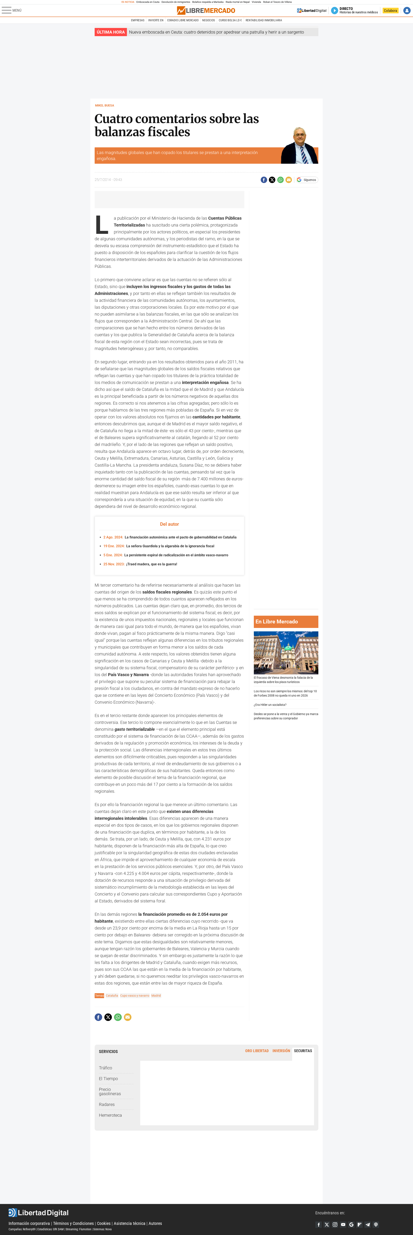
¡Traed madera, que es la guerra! (140, 564)
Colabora (390, 10)
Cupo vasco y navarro (134, 995)
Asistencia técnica (129, 1223)
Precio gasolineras (110, 1091)
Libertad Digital (162, 1212)
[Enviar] (280, 180)
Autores (155, 1223)
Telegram (367, 1224)
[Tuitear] (272, 180)
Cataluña (112, 995)
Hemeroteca (110, 1115)
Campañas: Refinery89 (22, 1229)
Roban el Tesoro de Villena (277, 2)
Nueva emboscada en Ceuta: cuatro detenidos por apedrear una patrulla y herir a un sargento (216, 32)
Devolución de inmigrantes (176, 2)
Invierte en (155, 20)
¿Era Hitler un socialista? (270, 705)
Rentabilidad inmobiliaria (264, 20)
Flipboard (359, 1224)
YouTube (343, 1224)
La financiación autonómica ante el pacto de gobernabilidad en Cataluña (170, 537)
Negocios (208, 20)
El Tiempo (108, 1078)
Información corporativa (29, 1223)
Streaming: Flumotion (78, 1229)
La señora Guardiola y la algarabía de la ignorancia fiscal (158, 546)
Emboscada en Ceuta (147, 2)
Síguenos (310, 179)
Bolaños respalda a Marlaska (207, 2)
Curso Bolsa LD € (230, 20)
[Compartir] (264, 180)
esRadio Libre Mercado (183, 20)
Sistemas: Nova (102, 1229)
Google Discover (351, 1224)
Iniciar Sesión (407, 10)
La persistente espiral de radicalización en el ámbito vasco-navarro (165, 555)
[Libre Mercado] (206, 10)
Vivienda (256, 2)
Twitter (327, 1224)
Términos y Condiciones (73, 1223)
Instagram (335, 1224)
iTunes (376, 1224)
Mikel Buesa (104, 105)
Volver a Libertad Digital (311, 10)
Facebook (318, 1224)
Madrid (156, 995)
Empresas (137, 20)
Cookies (104, 1223)
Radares (107, 1104)
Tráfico (105, 1067)
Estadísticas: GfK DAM (50, 1229)
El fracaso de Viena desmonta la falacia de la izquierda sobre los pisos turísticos (283, 680)
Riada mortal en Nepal (238, 2)
